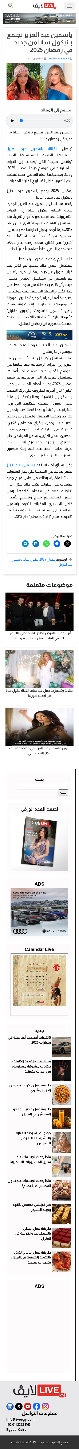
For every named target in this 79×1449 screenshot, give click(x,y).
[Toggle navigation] (70, 6)
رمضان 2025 (47, 559)
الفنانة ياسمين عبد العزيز (32, 149)
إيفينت (50, 58)
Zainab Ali (63, 58)
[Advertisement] (39, 1330)
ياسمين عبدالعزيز (21, 465)
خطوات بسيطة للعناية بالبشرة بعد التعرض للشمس (33, 1138)
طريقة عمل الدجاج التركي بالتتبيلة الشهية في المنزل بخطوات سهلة (31, 1257)
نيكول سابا (31, 559)
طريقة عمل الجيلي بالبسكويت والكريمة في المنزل (33, 1234)
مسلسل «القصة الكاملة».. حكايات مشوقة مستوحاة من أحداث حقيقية (30, 1066)
